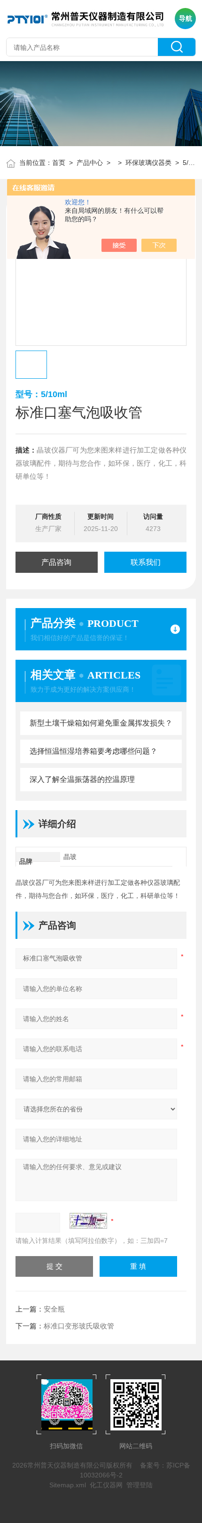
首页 (58, 162)
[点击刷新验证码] (88, 1221)
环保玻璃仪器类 (148, 162)
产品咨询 (56, 562)
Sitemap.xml (67, 1485)
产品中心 (90, 162)
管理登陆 (139, 1485)
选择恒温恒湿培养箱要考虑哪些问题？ (93, 751)
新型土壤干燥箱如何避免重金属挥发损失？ (101, 723)
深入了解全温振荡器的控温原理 (82, 779)
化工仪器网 (106, 1485)
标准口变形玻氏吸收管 (79, 1326)
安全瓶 (54, 1309)
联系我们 (146, 562)
